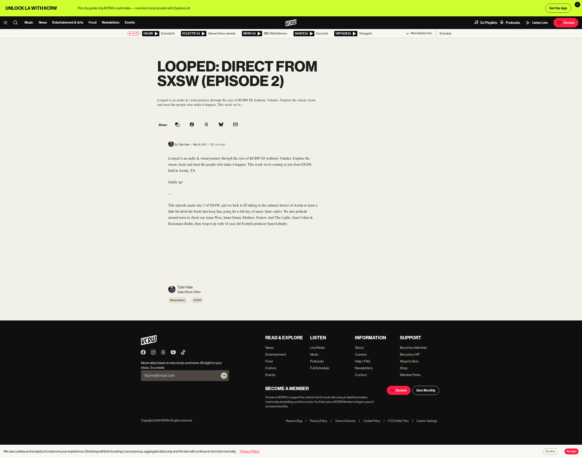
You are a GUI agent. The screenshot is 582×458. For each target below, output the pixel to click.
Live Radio (317, 348)
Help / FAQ (362, 361)
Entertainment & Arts (67, 22)
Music (29, 22)
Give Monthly (425, 390)
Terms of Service (343, 421)
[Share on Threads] (206, 125)
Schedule (445, 33)
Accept (571, 451)
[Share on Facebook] (192, 125)
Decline (550, 451)
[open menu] (7, 23)
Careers (361, 354)
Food (92, 22)
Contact (361, 375)
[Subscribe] (224, 375)
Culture (270, 368)
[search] (17, 23)
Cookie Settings (426, 421)
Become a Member (413, 348)
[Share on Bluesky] (221, 125)
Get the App (558, 8)
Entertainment (275, 354)
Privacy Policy (316, 421)
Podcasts (513, 23)
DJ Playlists (488, 23)
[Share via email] (235, 125)
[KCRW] (149, 344)
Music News (177, 300)
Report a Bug (294, 421)
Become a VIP (410, 354)
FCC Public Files (396, 421)
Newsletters (110, 22)
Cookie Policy (369, 421)
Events (130, 22)
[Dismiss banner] (577, 4)
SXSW (197, 300)
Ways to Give (409, 361)
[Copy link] (177, 125)
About (359, 348)
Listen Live (540, 23)
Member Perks (410, 375)
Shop (403, 368)
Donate (569, 23)
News (43, 22)
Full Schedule (319, 368)
